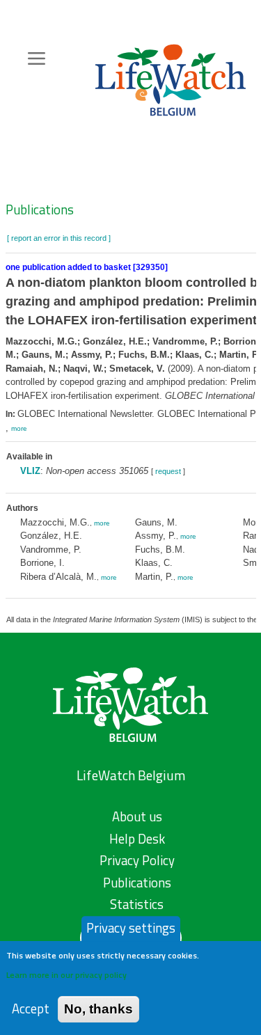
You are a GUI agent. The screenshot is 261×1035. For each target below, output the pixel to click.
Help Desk (137, 838)
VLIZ (30, 471)
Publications (40, 209)
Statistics (137, 904)
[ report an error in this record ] (59, 238)
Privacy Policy (137, 860)
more (19, 428)
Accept (30, 1009)
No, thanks (98, 1009)
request (168, 471)
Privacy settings (130, 928)
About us (137, 816)
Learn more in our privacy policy (66, 974)
